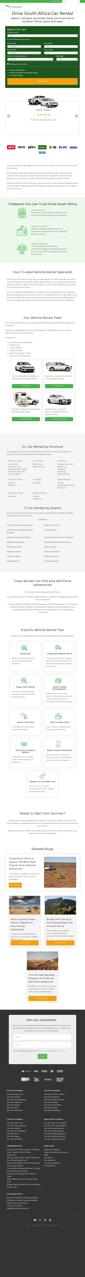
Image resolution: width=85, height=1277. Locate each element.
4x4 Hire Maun (13, 1108)
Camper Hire (26, 419)
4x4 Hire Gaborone (14, 1102)
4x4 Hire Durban (13, 1097)
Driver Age (59, 56)
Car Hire (26, 386)
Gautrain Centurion (65, 464)
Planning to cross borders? (18, 64)
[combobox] (43, 35)
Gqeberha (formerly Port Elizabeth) (16, 473)
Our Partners (49, 1160)
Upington (12, 496)
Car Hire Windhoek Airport (55, 1134)
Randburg (61, 472)
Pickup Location (12, 32)
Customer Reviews (52, 1150)
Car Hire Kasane (13, 1136)
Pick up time (48, 43)
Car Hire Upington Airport (54, 1139)
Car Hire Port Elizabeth (16, 1131)
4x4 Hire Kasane (13, 1105)
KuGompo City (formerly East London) (17, 468)
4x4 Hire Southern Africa (54, 1094)
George (36, 496)
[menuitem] (71, 1)
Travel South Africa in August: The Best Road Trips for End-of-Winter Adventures (23, 1152)
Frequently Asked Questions (56, 1152)
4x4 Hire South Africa (52, 1105)
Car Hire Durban (13, 1128)
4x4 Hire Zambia (50, 1108)
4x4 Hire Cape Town (15, 1094)
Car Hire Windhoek (14, 1139)
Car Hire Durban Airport (54, 1131)
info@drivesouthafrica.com (18, 1208)
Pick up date (11, 43)
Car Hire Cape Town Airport (55, 1123)
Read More (15, 885)
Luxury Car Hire (59, 419)
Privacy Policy (43, 1051)
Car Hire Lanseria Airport (54, 1128)
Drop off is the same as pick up (19, 39)
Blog (46, 1155)
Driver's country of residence (17, 56)
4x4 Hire (59, 386)
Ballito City (12, 485)
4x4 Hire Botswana (51, 1097)
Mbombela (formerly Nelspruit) (66, 486)
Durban (11, 483)
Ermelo (60, 483)
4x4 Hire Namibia (51, 1102)
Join (42, 1056)
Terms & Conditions (58, 1051)
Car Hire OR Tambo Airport (55, 1126)
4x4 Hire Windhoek (15, 1110)
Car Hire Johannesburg (16, 1126)
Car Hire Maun (13, 1134)
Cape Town (37, 499)
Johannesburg (63, 474)
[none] (71, 1)
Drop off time (48, 49)
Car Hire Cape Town (15, 1123)
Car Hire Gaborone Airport (55, 1136)
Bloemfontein (38, 467)
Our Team (48, 1158)
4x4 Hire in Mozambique (54, 1100)
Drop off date (11, 49)
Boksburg (61, 467)
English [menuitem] (65, 1)
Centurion (61, 469)
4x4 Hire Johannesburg (16, 1100)
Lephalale (37, 483)
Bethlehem (37, 464)
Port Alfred (13, 464)
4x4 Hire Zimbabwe (52, 1110)
